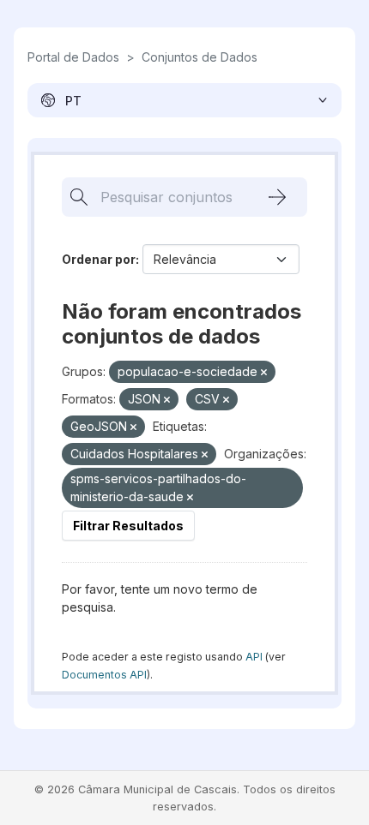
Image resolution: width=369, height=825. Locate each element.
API (254, 656)
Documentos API (104, 674)
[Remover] (264, 373)
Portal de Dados (73, 57)
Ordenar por (99, 259)
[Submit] (277, 197)
